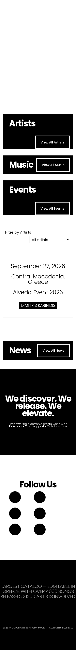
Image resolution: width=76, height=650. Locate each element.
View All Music (53, 165)
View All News (53, 350)
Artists (22, 123)
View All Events (52, 208)
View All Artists (52, 142)
